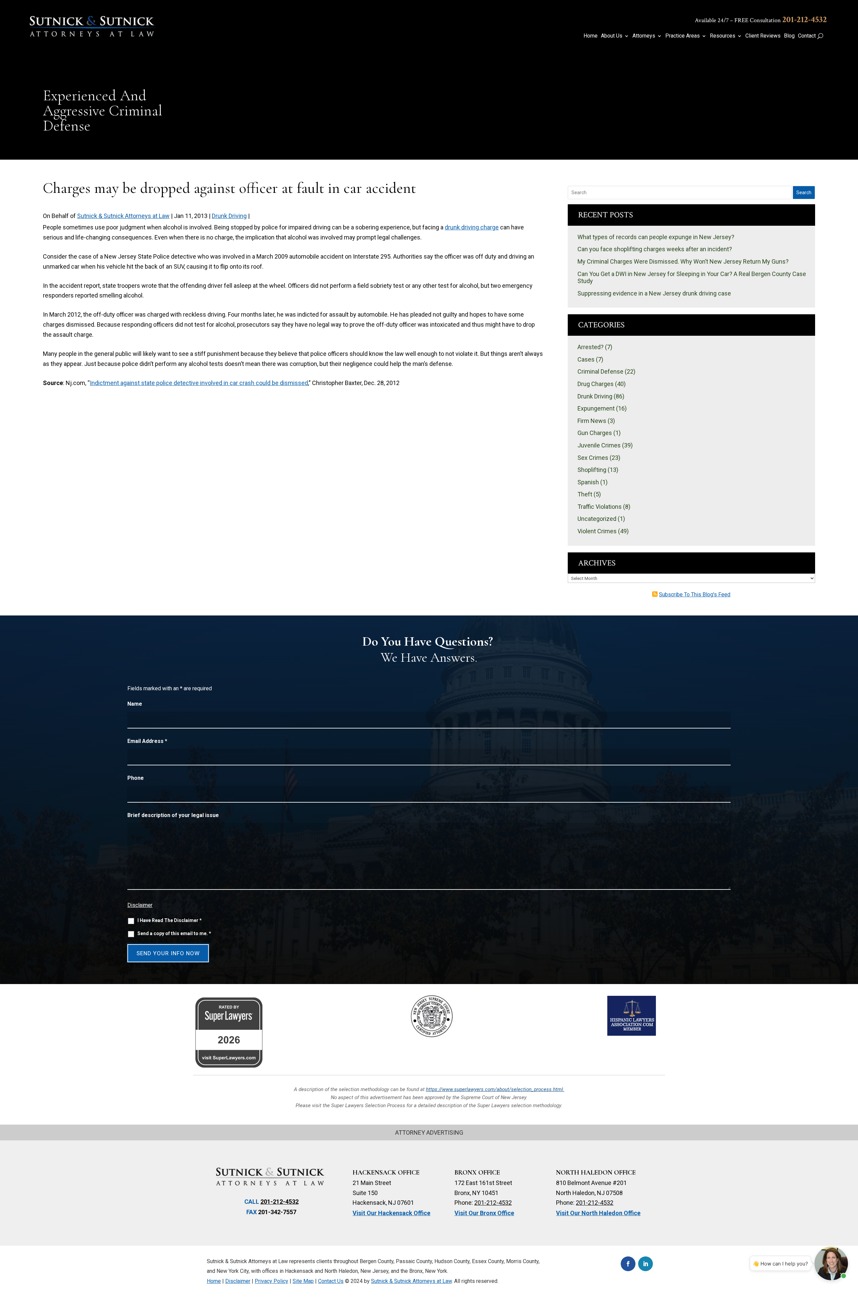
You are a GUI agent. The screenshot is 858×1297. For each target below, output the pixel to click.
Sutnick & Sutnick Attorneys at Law (123, 215)
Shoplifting (591, 469)
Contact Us (331, 1281)
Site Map (303, 1281)
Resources (722, 36)
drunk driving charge (472, 227)
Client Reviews (763, 36)
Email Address (147, 741)
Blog (789, 36)
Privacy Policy (271, 1281)
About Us (611, 36)
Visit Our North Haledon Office (598, 1213)
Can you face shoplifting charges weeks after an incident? (654, 249)
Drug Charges (595, 383)
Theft (584, 494)
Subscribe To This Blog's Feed (694, 594)
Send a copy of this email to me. (174, 933)
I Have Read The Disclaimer (169, 920)
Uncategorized (596, 518)
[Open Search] (820, 36)
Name (134, 704)
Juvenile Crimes (599, 445)
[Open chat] (831, 1263)
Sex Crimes (592, 457)
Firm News (591, 420)
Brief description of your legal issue (173, 815)
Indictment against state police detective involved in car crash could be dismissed (199, 382)
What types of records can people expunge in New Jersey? (655, 236)
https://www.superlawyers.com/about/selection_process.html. (495, 1089)
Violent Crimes (597, 531)
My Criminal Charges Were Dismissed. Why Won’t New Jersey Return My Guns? (683, 261)
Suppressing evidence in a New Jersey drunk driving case (654, 293)
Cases (586, 359)
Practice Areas (682, 36)
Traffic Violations (599, 506)
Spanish (588, 482)
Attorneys (643, 36)
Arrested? (590, 346)
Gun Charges (594, 432)
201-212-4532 (804, 19)
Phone (135, 778)
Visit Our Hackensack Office (391, 1213)
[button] (849, 1248)
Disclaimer (139, 905)
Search (803, 192)
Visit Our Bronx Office (484, 1213)
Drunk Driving (229, 215)
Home (591, 36)
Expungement (596, 408)
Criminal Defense (600, 371)
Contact (807, 36)
